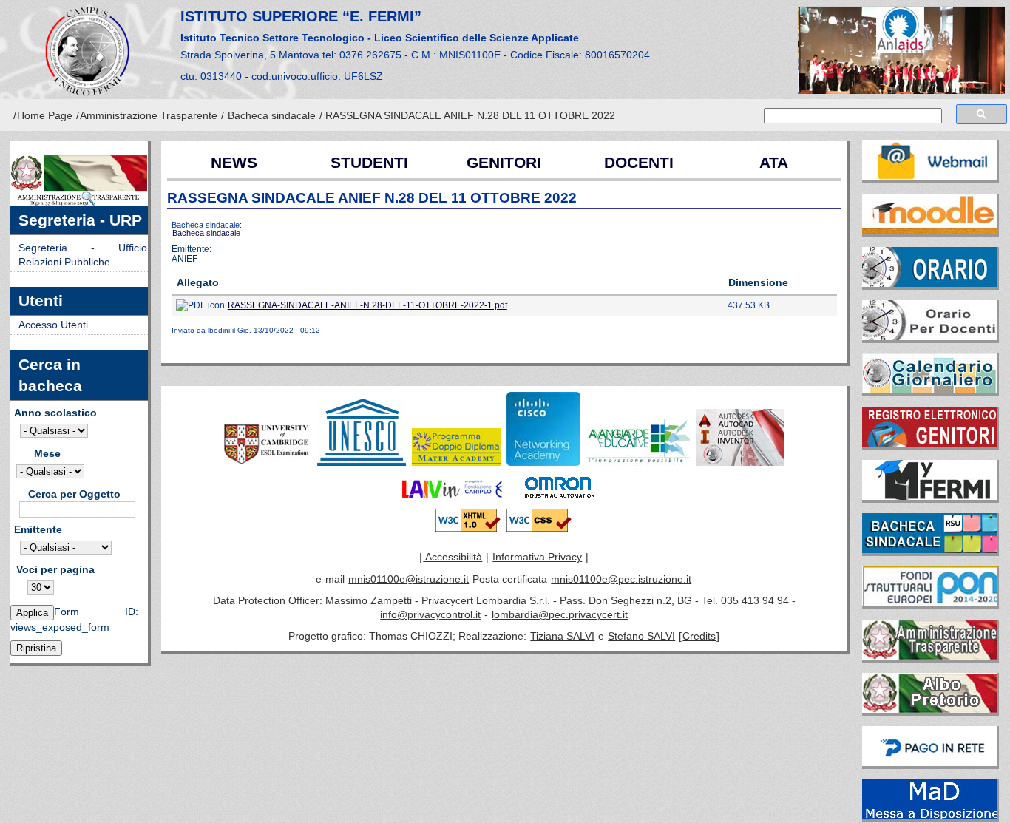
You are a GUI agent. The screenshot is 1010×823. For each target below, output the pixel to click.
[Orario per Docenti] (930, 317)
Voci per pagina (55, 569)
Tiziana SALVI (562, 636)
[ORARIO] (930, 264)
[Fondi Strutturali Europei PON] (930, 583)
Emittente (38, 529)
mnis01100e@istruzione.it (408, 579)
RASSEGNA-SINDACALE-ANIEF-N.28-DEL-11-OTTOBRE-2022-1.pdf (367, 305)
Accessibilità (452, 557)
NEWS (234, 163)
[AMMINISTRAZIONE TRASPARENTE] (930, 636)
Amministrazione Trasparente (148, 115)
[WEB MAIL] (930, 157)
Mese (47, 453)
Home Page (44, 115)
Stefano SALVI (641, 636)
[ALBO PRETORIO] (930, 690)
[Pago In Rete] (930, 743)
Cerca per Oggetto (74, 494)
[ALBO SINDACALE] (930, 530)
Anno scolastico (55, 413)
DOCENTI (639, 163)
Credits (699, 636)
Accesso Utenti (53, 325)
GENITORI (504, 163)
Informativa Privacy (537, 557)
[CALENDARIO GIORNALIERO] (930, 370)
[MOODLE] (930, 210)
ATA (773, 163)
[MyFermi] (930, 477)
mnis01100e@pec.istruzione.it (621, 579)
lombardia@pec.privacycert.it (560, 614)
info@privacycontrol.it (430, 614)
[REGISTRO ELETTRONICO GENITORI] (930, 423)
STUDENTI (369, 163)
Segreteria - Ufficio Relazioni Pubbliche (82, 255)
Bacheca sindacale (272, 115)
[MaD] (930, 796)
